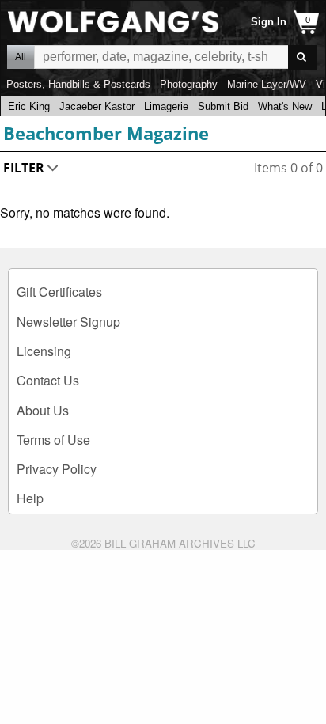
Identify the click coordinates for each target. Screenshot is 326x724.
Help (30, 498)
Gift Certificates (59, 291)
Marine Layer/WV (266, 84)
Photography (189, 84)
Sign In (268, 22)
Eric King (29, 106)
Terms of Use (53, 439)
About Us (43, 410)
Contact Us (48, 380)
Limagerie (166, 106)
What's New (285, 106)
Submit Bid (223, 106)
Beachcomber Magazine (106, 133)
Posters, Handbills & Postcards (78, 84)
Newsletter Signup (68, 322)
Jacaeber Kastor (97, 106)
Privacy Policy (57, 469)
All (20, 57)
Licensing (44, 351)
